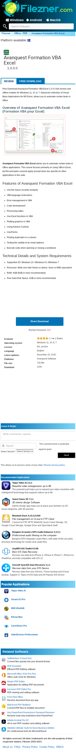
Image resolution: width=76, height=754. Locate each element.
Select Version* (8, 451)
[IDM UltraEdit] (6, 609)
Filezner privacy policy (54, 465)
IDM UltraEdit (17, 608)
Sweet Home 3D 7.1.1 (23, 499)
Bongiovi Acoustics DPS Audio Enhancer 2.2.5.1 (36, 532)
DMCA (59, 746)
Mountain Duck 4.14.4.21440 (26, 516)
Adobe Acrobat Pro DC (18, 720)
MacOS (55, 20)
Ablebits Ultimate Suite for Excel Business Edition (30, 728)
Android (36, 20)
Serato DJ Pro (18, 599)
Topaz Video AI (18, 590)
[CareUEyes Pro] (6, 626)
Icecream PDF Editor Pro (19, 689)
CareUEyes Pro (19, 626)
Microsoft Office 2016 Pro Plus (21, 674)
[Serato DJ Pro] (6, 600)
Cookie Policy (46, 746)
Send (66, 455)
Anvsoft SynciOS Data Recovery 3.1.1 (31, 565)
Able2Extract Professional (24, 634)
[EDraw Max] (6, 617)
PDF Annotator (14, 666)
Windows (17, 20)
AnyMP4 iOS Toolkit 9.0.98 (25, 548)
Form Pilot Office (15, 697)
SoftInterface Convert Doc (19, 658)
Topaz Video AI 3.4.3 (22, 483)
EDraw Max (17, 617)
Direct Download (40, 321)
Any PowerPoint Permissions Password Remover (30, 712)
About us (8, 746)
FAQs (17, 746)
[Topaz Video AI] (6, 591)
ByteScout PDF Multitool (18, 705)
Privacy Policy (30, 746)
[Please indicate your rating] (38, 338)
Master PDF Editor (16, 681)
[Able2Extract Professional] (6, 635)
